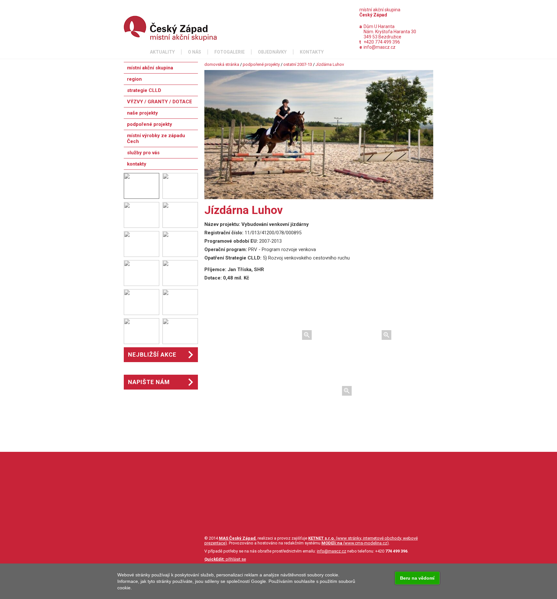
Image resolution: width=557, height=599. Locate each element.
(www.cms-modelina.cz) (355, 543)
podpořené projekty (261, 64)
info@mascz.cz (380, 47)
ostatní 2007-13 (297, 64)
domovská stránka (221, 64)
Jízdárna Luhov (330, 64)
